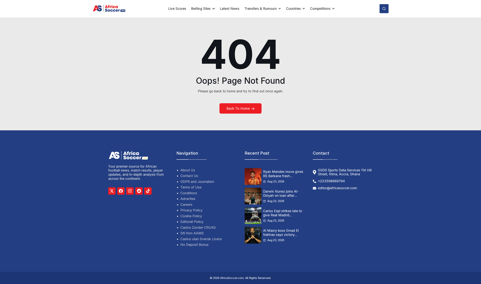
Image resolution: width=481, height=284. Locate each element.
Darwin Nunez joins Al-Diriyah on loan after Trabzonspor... (281, 193)
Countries (293, 9)
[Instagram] (130, 191)
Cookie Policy (191, 216)
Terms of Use (190, 187)
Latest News (229, 9)
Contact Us (189, 176)
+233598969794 (331, 181)
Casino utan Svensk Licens (201, 239)
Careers (186, 205)
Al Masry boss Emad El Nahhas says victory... (281, 233)
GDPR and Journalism (197, 182)
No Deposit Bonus (194, 245)
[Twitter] (112, 191)
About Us (187, 170)
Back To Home (238, 108)
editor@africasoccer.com (337, 188)
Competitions (320, 9)
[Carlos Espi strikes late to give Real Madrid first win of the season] (253, 215)
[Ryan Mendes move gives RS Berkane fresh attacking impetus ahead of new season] (253, 176)
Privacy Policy (191, 210)
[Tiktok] (148, 191)
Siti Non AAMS (192, 233)
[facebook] (121, 191)
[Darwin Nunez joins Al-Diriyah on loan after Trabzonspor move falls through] (253, 196)
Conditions (188, 193)
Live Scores (177, 9)
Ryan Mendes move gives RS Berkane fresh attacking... (283, 174)
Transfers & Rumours (260, 9)
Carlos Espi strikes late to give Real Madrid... (282, 213)
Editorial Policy (191, 222)
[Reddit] (139, 191)
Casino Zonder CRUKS (198, 227)
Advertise (187, 199)
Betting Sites (201, 9)
